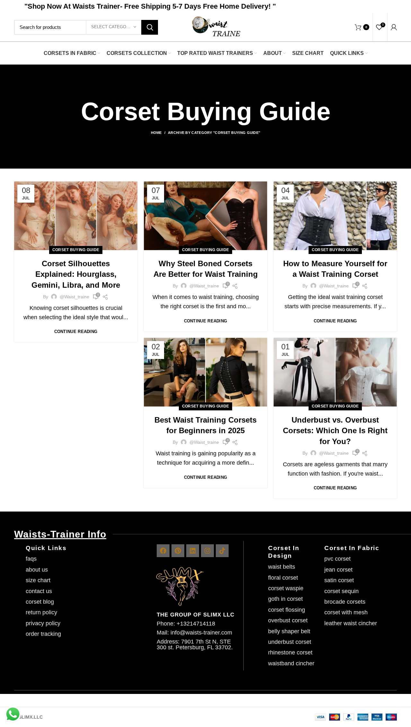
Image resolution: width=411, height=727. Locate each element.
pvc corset (337, 559)
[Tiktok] (222, 550)
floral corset (283, 577)
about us (37, 569)
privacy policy (43, 623)
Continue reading (76, 331)
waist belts (281, 567)
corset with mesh (346, 612)
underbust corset (289, 642)
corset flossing (286, 610)
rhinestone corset (290, 652)
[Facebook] (163, 550)
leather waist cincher (350, 623)
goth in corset (285, 599)
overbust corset (288, 620)
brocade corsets (344, 602)
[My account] (394, 27)
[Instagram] (207, 550)
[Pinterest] (177, 550)
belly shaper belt (289, 631)
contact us (39, 591)
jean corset (338, 569)
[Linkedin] (192, 550)
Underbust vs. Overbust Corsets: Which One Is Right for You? (335, 431)
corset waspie (285, 588)
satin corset (339, 580)
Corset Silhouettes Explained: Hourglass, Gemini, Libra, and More (75, 274)
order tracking (43, 634)
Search (149, 27)
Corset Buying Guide (76, 250)
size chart (38, 580)
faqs (31, 559)
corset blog (40, 602)
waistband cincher (291, 663)
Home (156, 133)
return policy (41, 612)
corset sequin (341, 591)
